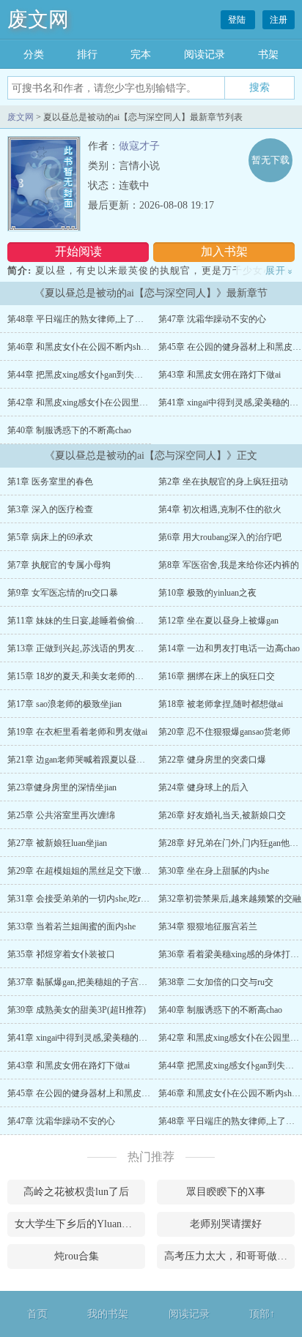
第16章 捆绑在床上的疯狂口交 (216, 676)
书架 (268, 54)
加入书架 (224, 251)
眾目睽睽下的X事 (225, 1191)
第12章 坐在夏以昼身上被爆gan (218, 620)
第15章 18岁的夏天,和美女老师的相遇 (79, 676)
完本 (140, 54)
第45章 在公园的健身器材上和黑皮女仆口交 (92, 1093)
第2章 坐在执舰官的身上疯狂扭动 (223, 481)
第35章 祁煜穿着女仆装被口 (61, 954)
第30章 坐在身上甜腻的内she (213, 871)
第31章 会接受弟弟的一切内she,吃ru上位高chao (97, 899)
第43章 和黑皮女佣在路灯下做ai (219, 375)
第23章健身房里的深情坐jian (62, 787)
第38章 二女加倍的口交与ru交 (215, 982)
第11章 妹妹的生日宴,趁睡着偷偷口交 (79, 620)
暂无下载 (270, 159)
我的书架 (107, 1313)
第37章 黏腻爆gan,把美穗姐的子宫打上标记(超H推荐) (110, 982)
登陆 (238, 20)
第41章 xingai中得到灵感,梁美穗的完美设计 (90, 1038)
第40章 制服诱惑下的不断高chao (69, 430)
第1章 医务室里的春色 (50, 481)
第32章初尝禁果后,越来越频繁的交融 (229, 899)
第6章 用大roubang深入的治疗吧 (219, 537)
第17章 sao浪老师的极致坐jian (64, 704)
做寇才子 (139, 146)
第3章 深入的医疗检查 (50, 509)
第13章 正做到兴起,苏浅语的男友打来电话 (88, 648)
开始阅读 (78, 251)
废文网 (38, 19)
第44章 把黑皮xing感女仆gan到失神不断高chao (96, 375)
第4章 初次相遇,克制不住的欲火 (219, 509)
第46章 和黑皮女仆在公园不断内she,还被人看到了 (103, 347)
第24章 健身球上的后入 (203, 787)
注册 (278, 20)
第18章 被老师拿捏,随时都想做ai (220, 704)
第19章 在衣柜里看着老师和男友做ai (77, 732)
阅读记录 (204, 54)
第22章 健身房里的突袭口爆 (212, 759)
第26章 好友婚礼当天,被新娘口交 (222, 815)
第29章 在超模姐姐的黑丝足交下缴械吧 (83, 871)
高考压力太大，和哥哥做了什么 (229, 1256)
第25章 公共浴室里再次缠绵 (61, 815)
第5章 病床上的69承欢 (50, 537)
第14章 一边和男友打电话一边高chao (229, 648)
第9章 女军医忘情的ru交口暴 (62, 593)
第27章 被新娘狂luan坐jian (57, 843)
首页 (37, 1313)
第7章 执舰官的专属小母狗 (59, 565)
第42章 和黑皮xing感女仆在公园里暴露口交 (90, 402)
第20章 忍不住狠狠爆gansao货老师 (224, 732)
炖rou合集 (76, 1256)
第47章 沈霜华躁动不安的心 (212, 319)
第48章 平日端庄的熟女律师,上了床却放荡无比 (97, 319)
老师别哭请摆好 (226, 1223)
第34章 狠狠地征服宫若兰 (207, 926)
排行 (87, 54)
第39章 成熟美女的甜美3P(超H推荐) (76, 1010)
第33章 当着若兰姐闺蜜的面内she (71, 926)
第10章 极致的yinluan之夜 (207, 593)
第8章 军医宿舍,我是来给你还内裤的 (228, 565)
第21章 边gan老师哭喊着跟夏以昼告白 (80, 759)
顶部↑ (262, 1313)
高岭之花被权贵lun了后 (76, 1191)
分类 (33, 54)
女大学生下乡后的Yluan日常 (78, 1223)
